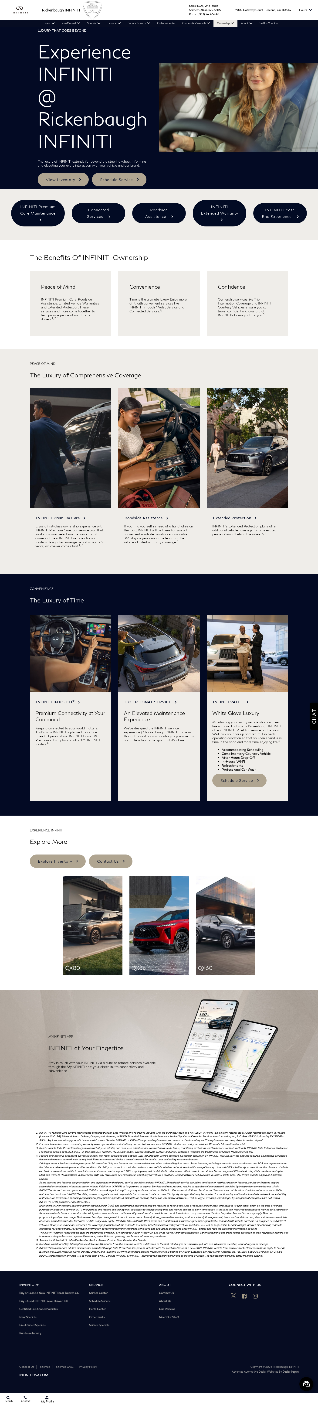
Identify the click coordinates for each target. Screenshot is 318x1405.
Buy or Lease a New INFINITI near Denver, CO (49, 1293)
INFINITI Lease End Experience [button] (278, 213)
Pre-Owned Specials (32, 1325)
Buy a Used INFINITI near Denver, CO (43, 1301)
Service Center (98, 1293)
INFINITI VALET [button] (228, 702)
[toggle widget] (306, 1384)
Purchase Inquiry (30, 1333)
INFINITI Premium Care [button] (58, 518)
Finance (112, 23)
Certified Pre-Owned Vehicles (38, 1309)
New (47, 23)
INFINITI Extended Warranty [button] (219, 209)
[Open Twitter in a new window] (233, 1296)
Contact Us (166, 1293)
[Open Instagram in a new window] (255, 1296)
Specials (91, 23)
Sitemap (45, 1366)
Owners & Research (194, 23)
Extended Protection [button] (232, 518)
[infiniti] (23, 10)
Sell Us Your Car (269, 23)
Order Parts (97, 1317)
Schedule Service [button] (116, 179)
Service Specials (99, 1325)
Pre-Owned (69, 23)
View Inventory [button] (60, 179)
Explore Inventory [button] (55, 861)
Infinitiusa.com (33, 1375)
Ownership (223, 23)
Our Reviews (167, 1309)
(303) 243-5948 (208, 14)
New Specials (28, 1317)
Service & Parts (137, 23)
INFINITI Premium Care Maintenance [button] (38, 209)
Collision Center (166, 23)
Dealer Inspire (291, 1371)
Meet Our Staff (169, 1317)
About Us (165, 1301)
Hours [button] (303, 10)
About (244, 23)
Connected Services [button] (98, 213)
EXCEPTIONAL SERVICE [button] (149, 702)
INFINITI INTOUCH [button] (55, 701)
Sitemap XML (64, 1366)
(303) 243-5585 (207, 5)
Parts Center (97, 1309)
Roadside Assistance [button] (156, 213)
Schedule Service (99, 1301)
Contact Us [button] (108, 861)
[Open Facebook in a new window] (244, 1296)
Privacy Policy (88, 1366)
